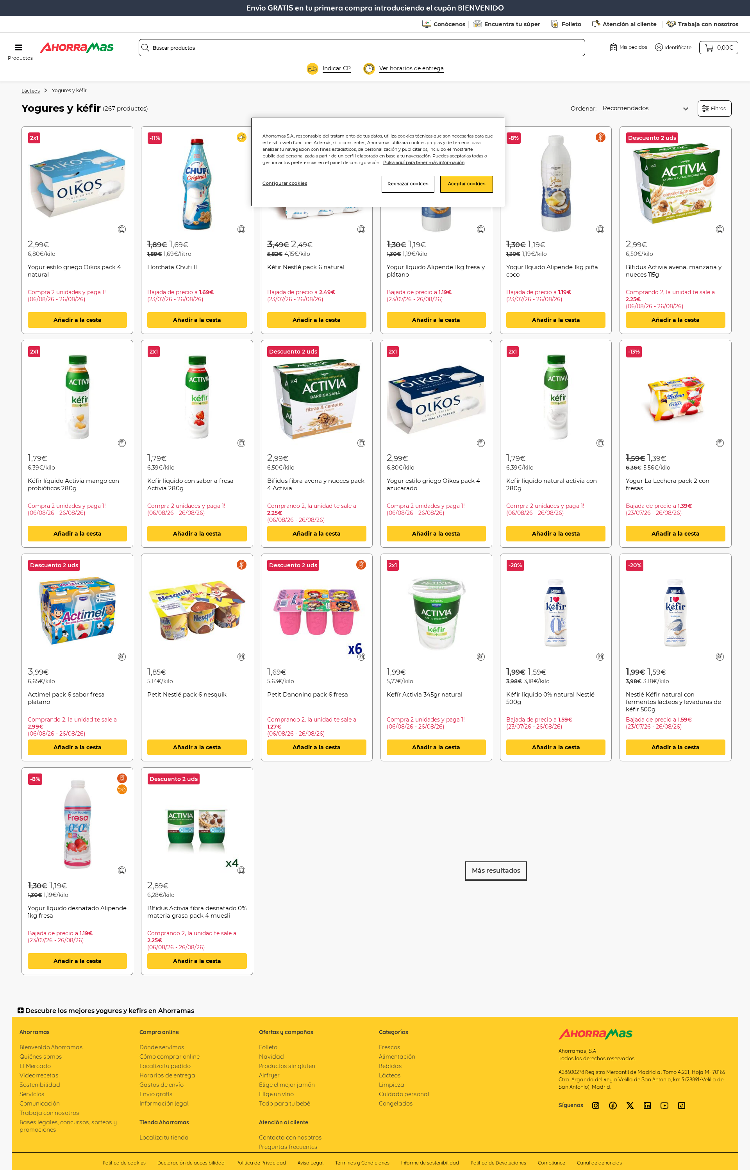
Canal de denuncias (599, 1163)
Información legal (164, 1103)
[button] (673, 47)
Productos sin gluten (287, 1066)
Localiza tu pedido (165, 1066)
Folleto (571, 24)
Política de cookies (124, 1163)
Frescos (389, 1047)
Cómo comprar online (169, 1056)
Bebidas (390, 1066)
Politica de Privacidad (261, 1163)
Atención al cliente (630, 24)
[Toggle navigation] (19, 47)
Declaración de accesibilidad (191, 1163)
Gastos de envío (161, 1084)
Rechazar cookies (408, 183)
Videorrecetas (39, 1075)
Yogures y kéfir (69, 90)
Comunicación (40, 1103)
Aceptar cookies (467, 183)
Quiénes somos (41, 1056)
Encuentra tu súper (512, 24)
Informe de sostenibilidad (430, 1163)
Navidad (271, 1056)
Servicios (32, 1094)
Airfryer (269, 1075)
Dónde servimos (161, 1047)
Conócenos (449, 24)
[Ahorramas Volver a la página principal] (76, 47)
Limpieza (391, 1084)
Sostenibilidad (40, 1084)
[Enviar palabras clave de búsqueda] (145, 47)
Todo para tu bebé (284, 1103)
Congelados (396, 1103)
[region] (378, 162)
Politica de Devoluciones (498, 1163)
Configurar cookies (284, 183)
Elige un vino (276, 1094)
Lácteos (30, 91)
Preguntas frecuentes (288, 1146)
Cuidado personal (404, 1094)
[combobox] (362, 47)
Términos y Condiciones (362, 1163)
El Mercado (35, 1066)
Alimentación (397, 1056)
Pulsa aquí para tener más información (423, 162)
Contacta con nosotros (290, 1137)
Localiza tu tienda (164, 1137)
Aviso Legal (310, 1163)
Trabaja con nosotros (708, 24)
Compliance (551, 1163)
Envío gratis (156, 1094)
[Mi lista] (122, 229)
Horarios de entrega (167, 1075)
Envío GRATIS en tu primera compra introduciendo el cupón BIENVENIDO (375, 8)
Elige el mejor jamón (287, 1084)
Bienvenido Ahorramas (51, 1047)
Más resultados (496, 870)
